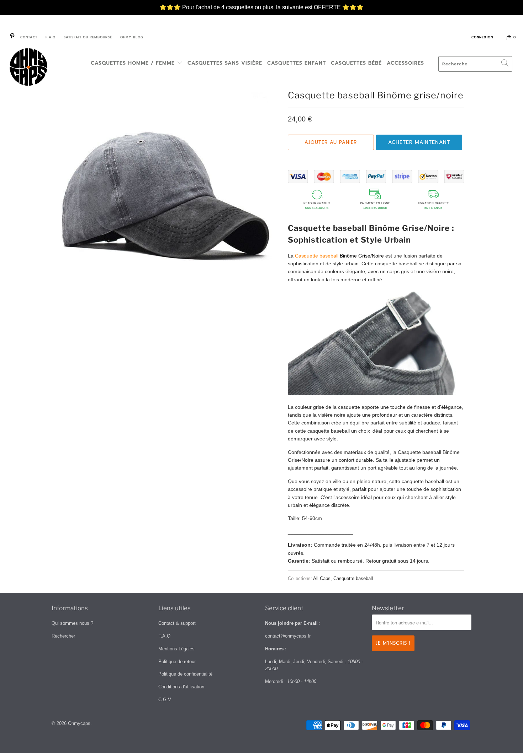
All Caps (322, 578)
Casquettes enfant (296, 63)
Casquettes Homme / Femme (134, 63)
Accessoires (405, 63)
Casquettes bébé (356, 63)
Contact (28, 37)
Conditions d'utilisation (181, 686)
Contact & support (177, 623)
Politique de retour (177, 661)
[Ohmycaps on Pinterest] (12, 37)
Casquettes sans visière (224, 63)
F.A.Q (51, 37)
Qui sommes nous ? (72, 623)
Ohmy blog (131, 37)
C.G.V (164, 699)
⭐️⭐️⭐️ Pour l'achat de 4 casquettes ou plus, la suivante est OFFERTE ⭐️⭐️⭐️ (261, 4)
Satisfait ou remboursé (88, 37)
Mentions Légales (176, 648)
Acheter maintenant (419, 142)
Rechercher (63, 636)
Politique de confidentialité (185, 674)
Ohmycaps (79, 723)
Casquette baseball (353, 578)
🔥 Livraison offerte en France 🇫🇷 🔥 (261, 12)
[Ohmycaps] (45, 68)
